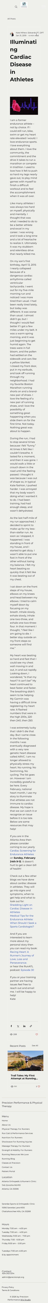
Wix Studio (25, 1300)
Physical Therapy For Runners (16, 1129)
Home (5, 1120)
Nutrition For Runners (12, 1137)
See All (35, 1045)
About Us (6, 1125)
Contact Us (7, 1167)
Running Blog (8, 1159)
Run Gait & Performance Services (17, 1133)
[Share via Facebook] (11, 1026)
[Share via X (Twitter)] (18, 1026)
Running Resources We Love (15, 1154)
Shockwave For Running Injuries (17, 1142)
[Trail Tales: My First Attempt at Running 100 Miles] (25, 1061)
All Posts (11, 19)
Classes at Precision (11, 1163)
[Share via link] (31, 1026)
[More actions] (36, 34)
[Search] (16, 7)
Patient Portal (8, 1171)
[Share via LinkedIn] (24, 1026)
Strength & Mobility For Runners (17, 1150)
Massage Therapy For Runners (16, 1146)
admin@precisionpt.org (13, 1277)
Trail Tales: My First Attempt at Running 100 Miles (23, 1077)
